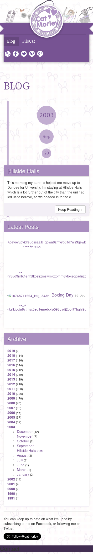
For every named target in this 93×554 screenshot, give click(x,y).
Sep (46, 136)
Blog (11, 41)
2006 (11, 412)
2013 (11, 379)
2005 (11, 417)
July (20, 460)
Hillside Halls (23, 171)
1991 (11, 498)
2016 (11, 364)
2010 (11, 393)
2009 (11, 398)
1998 (11, 493)
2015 (11, 369)
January (23, 474)
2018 (11, 355)
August (22, 455)
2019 (11, 350)
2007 (11, 407)
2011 (11, 388)
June (20, 464)
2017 (11, 360)
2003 (47, 115)
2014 (11, 374)
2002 (11, 479)
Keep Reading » (70, 209)
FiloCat (28, 41)
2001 (11, 483)
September (25, 445)
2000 (11, 488)
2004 (11, 422)
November (25, 436)
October (23, 441)
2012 (11, 383)
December (25, 431)
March (21, 469)
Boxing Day (68, 295)
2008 (11, 403)
